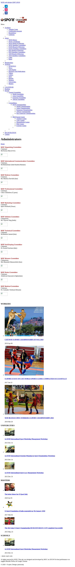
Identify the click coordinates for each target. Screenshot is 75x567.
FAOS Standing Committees (17, 48)
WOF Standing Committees (17, 45)
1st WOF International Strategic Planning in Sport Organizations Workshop (30, 456)
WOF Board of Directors (16, 43)
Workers (11, 80)
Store (10, 76)
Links (10, 57)
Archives (7, 64)
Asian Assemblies (17, 96)
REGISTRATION (10, 133)
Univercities (12, 82)
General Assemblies (15, 92)
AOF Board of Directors (16, 54)
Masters (11, 84)
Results (7, 91)
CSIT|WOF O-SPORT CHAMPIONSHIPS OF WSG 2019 (24, 339)
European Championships (24, 110)
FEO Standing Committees (17, 52)
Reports (11, 78)
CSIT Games (20, 120)
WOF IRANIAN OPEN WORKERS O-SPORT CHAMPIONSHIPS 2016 (29, 418)
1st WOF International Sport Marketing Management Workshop (26, 439)
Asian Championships (23, 108)
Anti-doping (12, 69)
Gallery (11, 75)
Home (3, 144)
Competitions (13, 103)
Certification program (15, 31)
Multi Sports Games (18, 117)
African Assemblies (18, 99)
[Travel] (14, 22)
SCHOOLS (12, 66)
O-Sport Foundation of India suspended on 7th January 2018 (25, 511)
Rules (10, 59)
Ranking (7, 89)
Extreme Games (21, 126)
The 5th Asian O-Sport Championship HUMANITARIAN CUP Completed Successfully (34, 528)
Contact (7, 134)
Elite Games (20, 124)
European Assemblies (19, 98)
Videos (11, 73)
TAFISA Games (21, 119)
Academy (8, 27)
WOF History (13, 40)
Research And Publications (17, 71)
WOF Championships (19, 105)
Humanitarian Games (22, 122)
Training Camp (13, 29)
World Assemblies (18, 94)
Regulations (12, 33)
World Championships (23, 106)
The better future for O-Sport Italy (16, 494)
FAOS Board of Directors (17, 47)
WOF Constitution (14, 41)
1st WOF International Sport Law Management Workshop (24, 473)
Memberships (9, 62)
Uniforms (11, 34)
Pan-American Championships (25, 113)
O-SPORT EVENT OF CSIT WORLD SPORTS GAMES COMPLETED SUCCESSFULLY (36, 379)
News (10, 68)
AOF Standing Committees (17, 55)
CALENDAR (9, 87)
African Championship (23, 112)
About (7, 38)
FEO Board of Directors (16, 50)
